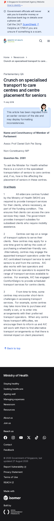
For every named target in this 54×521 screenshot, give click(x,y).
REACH (7, 482)
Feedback (9, 449)
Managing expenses (14, 399)
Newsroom (19, 57)
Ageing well (9, 394)
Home (6, 57)
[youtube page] (21, 437)
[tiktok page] (36, 437)
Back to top (13, 348)
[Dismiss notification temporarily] (48, 11)
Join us (7, 423)
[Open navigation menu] (48, 41)
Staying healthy (11, 383)
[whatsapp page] (44, 437)
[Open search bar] (40, 41)
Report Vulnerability (14, 466)
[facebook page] (5, 437)
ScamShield (29, 24)
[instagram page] (13, 437)
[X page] (29, 437)
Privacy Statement (13, 472)
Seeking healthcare (13, 388)
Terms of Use (11, 477)
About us (8, 417)
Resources (9, 409)
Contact (8, 444)
